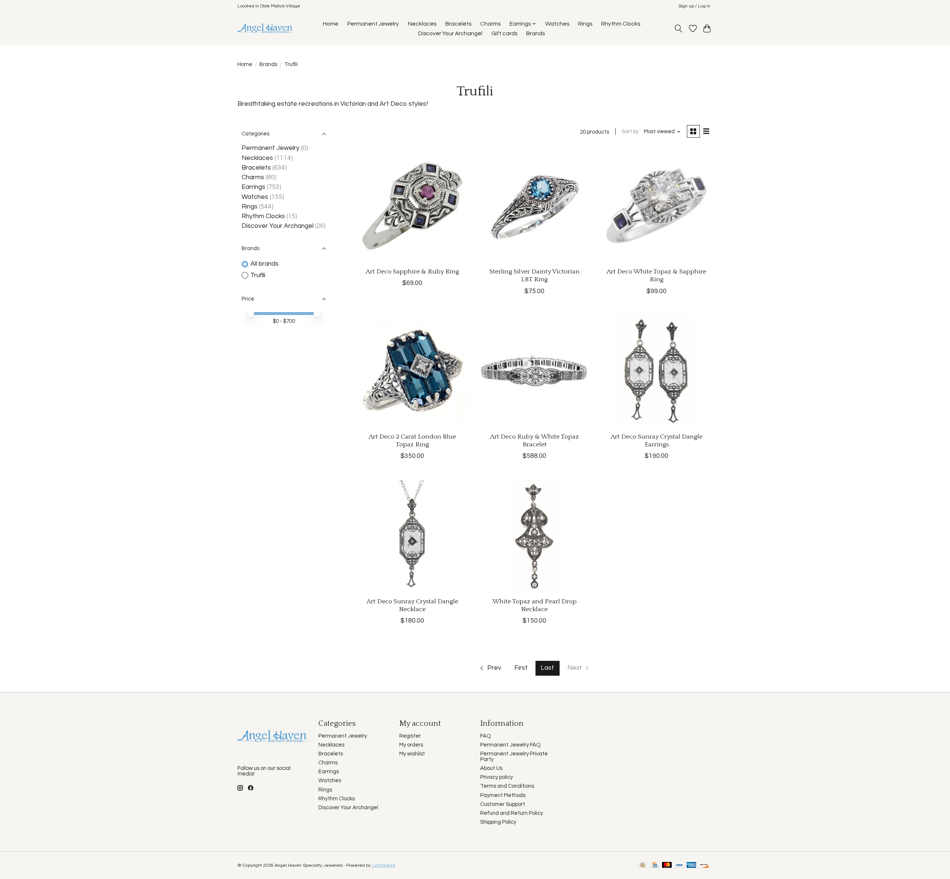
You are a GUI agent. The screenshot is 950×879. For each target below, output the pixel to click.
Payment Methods (502, 795)
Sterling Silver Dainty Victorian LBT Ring (534, 275)
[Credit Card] (654, 865)
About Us (491, 768)
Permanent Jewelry (373, 24)
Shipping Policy (498, 822)
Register (410, 736)
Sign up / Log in (694, 6)
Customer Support (502, 804)
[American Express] (691, 865)
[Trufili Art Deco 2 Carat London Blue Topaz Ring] (412, 371)
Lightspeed (383, 865)
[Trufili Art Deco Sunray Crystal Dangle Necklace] (412, 535)
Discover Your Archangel (450, 33)
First (521, 668)
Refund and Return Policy (511, 813)
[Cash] (642, 865)
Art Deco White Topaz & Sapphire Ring (656, 275)
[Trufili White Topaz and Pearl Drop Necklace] (534, 535)
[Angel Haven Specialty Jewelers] (266, 28)
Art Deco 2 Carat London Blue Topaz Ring (412, 440)
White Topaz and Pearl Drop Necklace (534, 605)
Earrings (253, 187)
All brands (264, 263)
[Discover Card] (704, 865)
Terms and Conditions (507, 786)
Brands (535, 33)
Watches (557, 24)
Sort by (630, 131)
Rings (585, 24)
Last (547, 668)
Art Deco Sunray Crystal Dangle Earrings (656, 440)
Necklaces (422, 24)
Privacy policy (496, 777)
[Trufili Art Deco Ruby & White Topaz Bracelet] (534, 371)
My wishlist (412, 754)
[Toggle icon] (678, 28)
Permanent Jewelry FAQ (510, 745)
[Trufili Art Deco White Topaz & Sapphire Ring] (656, 206)
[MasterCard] (667, 865)
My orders (411, 745)
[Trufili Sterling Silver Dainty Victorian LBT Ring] (534, 206)
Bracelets (458, 24)
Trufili (257, 275)
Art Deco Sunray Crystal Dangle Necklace (412, 605)
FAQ (485, 736)
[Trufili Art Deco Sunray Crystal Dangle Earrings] (656, 371)
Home (330, 24)
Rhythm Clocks (620, 24)
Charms (490, 24)
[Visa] (679, 865)
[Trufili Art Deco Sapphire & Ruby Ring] (412, 206)
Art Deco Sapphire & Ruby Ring (412, 271)
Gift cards (504, 33)
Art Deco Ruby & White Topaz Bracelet (534, 440)
